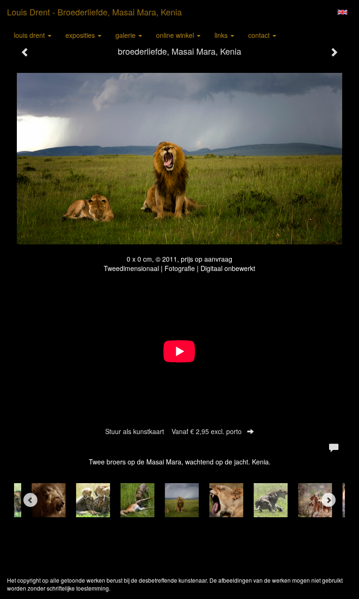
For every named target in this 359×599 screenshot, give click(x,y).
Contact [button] (260, 35)
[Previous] (30, 500)
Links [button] (222, 35)
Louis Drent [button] (30, 35)
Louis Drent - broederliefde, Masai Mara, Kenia (94, 12)
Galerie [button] (126, 35)
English (342, 12)
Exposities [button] (81, 35)
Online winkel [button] (176, 35)
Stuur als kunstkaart (173, 431)
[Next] (329, 500)
